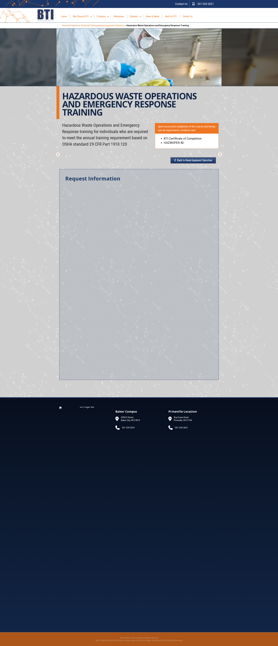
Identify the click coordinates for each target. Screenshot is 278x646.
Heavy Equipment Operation (112, 25)
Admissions (119, 16)
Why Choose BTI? (81, 16)
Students (134, 16)
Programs (101, 16)
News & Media (152, 16)
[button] (91, 16)
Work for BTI (171, 16)
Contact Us (181, 4)
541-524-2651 (204, 4)
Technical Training (89, 25)
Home (64, 16)
